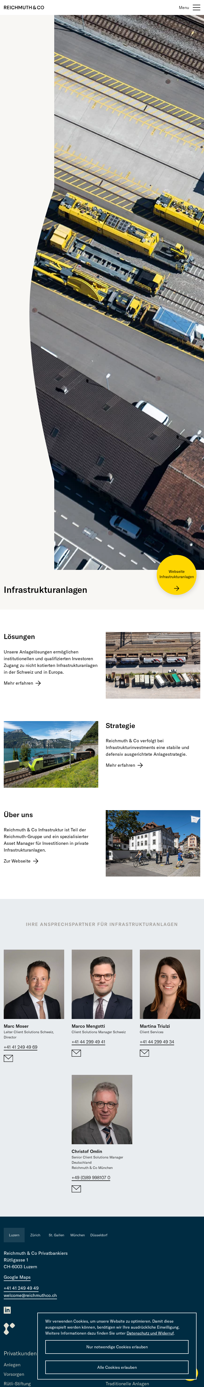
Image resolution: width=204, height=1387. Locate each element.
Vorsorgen (14, 1374)
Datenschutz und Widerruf (150, 1333)
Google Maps (17, 1277)
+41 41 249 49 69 (20, 1047)
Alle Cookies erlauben (117, 1367)
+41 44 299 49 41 (88, 1042)
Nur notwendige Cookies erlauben (117, 1346)
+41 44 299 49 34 (157, 1042)
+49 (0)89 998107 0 (91, 1177)
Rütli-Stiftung (17, 1384)
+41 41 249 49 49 (21, 1288)
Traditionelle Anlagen (127, 1384)
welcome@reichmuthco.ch (30, 1295)
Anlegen (12, 1365)
